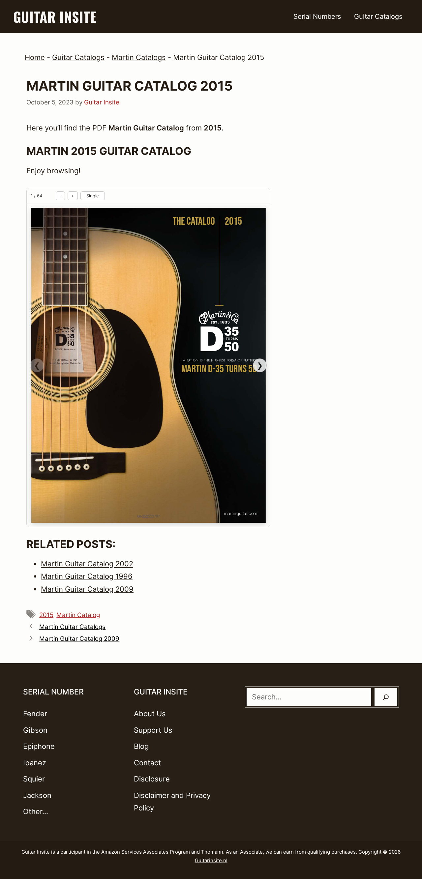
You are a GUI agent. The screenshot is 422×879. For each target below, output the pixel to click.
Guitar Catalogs (378, 16)
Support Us (153, 730)
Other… (35, 811)
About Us (150, 713)
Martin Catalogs (139, 57)
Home (35, 57)
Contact (147, 762)
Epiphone (39, 746)
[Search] (386, 697)
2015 (46, 615)
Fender (35, 713)
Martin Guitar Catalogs (72, 627)
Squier (34, 779)
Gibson (35, 730)
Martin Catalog (78, 615)
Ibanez (34, 762)
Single (92, 195)
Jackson (37, 795)
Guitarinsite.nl (211, 860)
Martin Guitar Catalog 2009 (79, 638)
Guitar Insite (54, 16)
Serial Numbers (317, 16)
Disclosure (152, 779)
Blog (141, 746)
